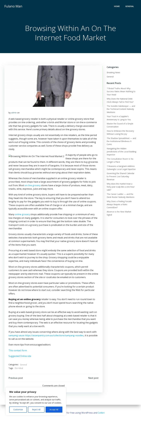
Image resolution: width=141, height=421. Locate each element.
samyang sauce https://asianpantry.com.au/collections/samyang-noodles (46, 335)
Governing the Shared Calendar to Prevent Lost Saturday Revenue (120, 176)
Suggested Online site (20, 356)
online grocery (22, 214)
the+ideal (19, 368)
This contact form (18, 350)
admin (14, 112)
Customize (18, 409)
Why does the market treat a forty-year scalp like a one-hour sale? (121, 186)
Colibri (101, 412)
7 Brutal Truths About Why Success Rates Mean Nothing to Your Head (121, 91)
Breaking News (113, 72)
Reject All (36, 409)
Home (117, 6)
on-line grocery (32, 185)
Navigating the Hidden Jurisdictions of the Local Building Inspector (121, 151)
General (129, 6)
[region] (36, 401)
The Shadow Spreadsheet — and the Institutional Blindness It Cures (121, 141)
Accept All (54, 409)
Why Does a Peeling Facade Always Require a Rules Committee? (119, 204)
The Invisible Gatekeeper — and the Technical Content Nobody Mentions (121, 109)
